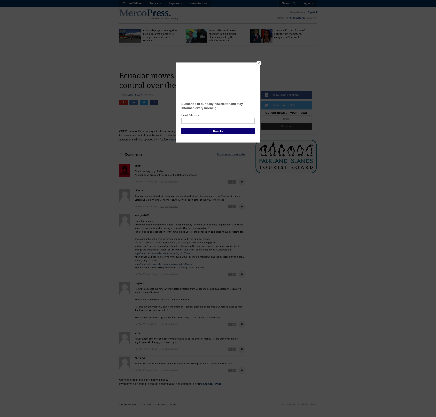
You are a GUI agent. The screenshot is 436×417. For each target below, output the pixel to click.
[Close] (258, 63)
